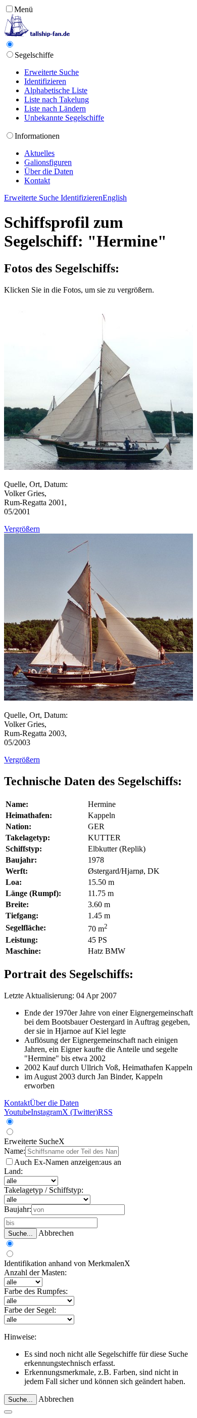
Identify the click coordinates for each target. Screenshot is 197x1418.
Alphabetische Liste (55, 90)
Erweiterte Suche (51, 72)
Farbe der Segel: (30, 1310)
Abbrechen (56, 1233)
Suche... (20, 1233)
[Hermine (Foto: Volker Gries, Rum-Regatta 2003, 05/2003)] (98, 698)
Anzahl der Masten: (35, 1272)
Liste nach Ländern (55, 108)
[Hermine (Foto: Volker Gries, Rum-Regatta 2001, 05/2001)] (98, 467)
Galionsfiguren (48, 162)
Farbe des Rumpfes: (36, 1291)
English (115, 197)
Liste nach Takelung (56, 99)
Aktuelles (39, 153)
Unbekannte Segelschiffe (64, 117)
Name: (14, 1151)
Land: (13, 1171)
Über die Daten (48, 171)
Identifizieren (45, 81)
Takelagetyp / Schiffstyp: (43, 1190)
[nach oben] (8, 1411)
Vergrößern (22, 528)
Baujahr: (17, 1209)
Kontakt (37, 180)
